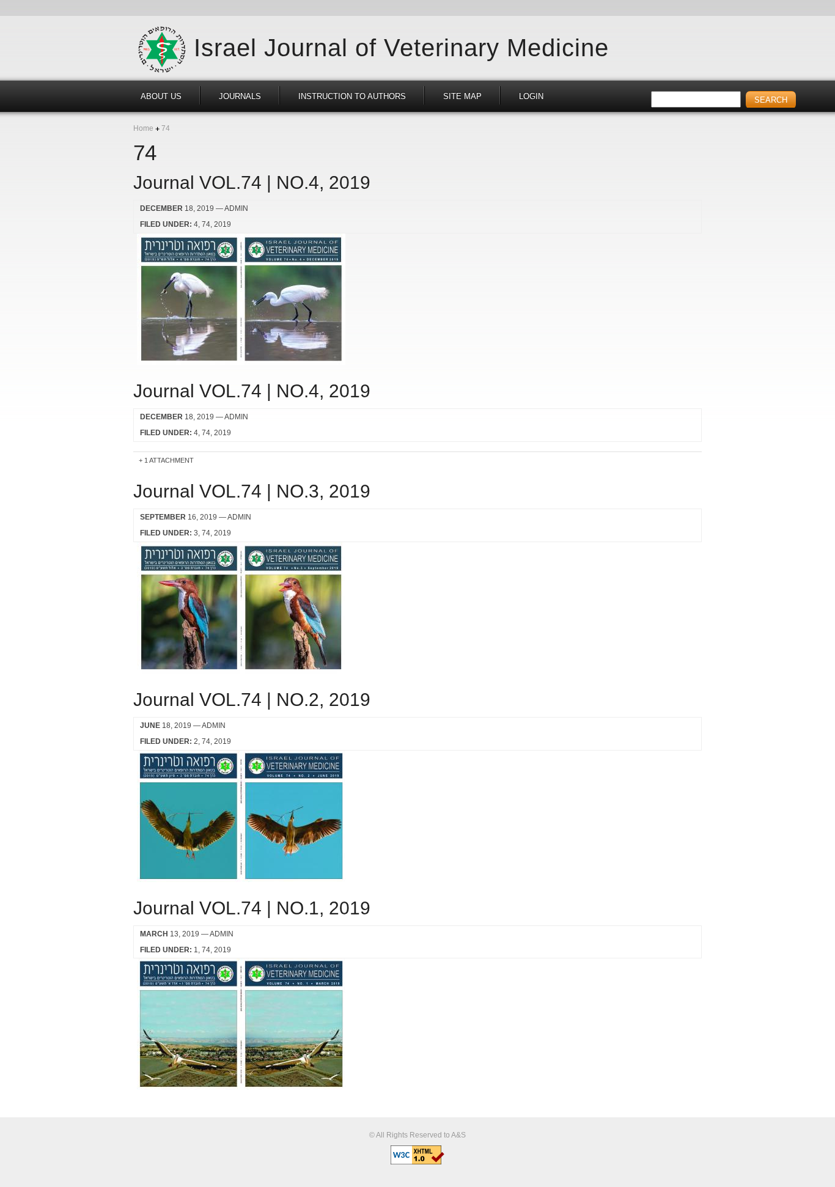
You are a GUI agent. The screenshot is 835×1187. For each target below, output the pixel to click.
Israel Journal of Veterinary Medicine (401, 47)
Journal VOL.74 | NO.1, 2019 (251, 908)
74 (206, 224)
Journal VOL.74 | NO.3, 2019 (251, 491)
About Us (161, 96)
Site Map (462, 96)
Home (143, 128)
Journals (240, 96)
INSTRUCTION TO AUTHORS (352, 96)
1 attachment (169, 460)
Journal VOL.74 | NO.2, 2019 (251, 699)
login (531, 96)
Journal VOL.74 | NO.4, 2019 (251, 182)
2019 (222, 224)
